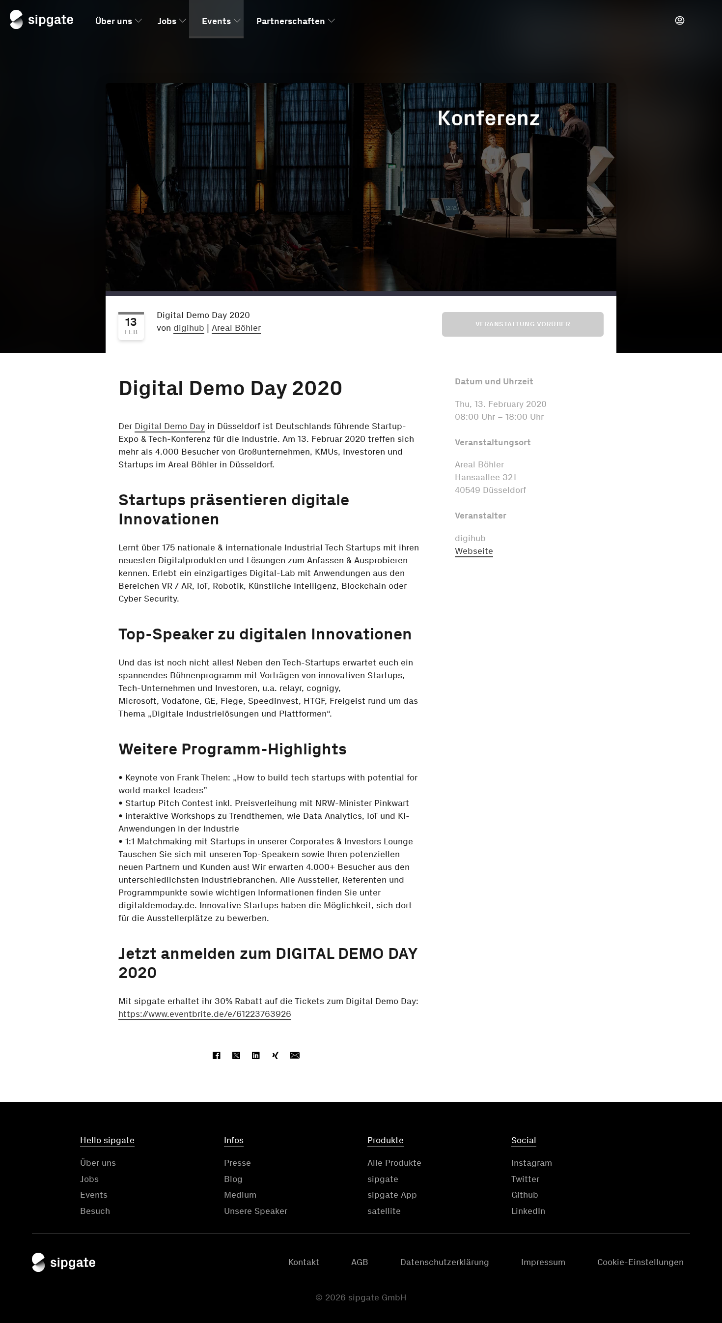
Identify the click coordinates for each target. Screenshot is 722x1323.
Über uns (113, 21)
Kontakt (303, 1262)
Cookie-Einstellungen (640, 1262)
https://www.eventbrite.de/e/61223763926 (204, 1013)
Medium (240, 1194)
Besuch (95, 1211)
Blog (233, 1179)
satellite (384, 1211)
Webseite (474, 551)
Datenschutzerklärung (444, 1262)
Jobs (167, 21)
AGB (359, 1262)
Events (216, 21)
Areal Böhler (236, 327)
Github (524, 1194)
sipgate (382, 1179)
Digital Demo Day (170, 426)
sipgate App (392, 1194)
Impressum (543, 1262)
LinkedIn (528, 1211)
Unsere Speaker (255, 1211)
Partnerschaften (290, 21)
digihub (188, 327)
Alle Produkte (394, 1162)
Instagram (531, 1162)
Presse (237, 1162)
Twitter (525, 1179)
